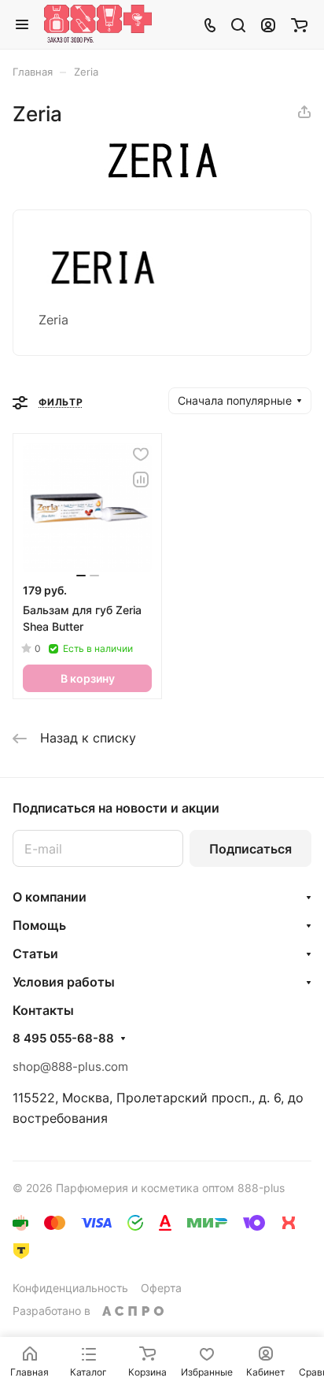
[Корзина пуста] (299, 24)
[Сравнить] (141, 479)
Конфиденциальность (70, 1287)
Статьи (35, 953)
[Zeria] (162, 173)
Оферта (161, 1287)
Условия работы (64, 982)
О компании (50, 897)
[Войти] (268, 24)
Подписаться (250, 849)
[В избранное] (141, 454)
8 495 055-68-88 (63, 1038)
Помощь (39, 925)
